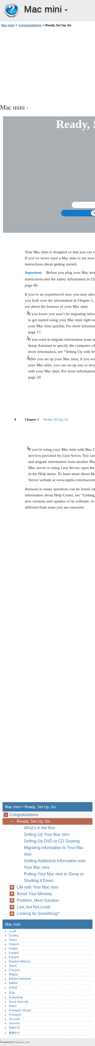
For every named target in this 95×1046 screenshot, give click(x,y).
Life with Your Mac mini (37, 887)
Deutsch (14, 944)
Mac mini (11, 10)
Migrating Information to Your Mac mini (54, 850)
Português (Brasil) (20, 1010)
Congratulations (30, 25)
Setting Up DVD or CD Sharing (52, 841)
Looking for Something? (38, 913)
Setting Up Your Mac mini (46, 834)
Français (14, 969)
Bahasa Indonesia (20, 978)
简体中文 (14, 1027)
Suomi (12, 965)
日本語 (13, 987)
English (13, 948)
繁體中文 (14, 1032)
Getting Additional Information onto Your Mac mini (55, 864)
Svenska (14, 1023)
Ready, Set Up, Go (33, 821)
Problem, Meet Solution (38, 900)
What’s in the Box (39, 828)
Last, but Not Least (33, 907)
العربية (12, 930)
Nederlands (16, 997)
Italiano (13, 982)
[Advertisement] (47, 64)
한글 (11, 992)
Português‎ (15, 1014)
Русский (14, 1018)
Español (14, 952)
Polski (12, 1005)
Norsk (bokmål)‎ (18, 1001)
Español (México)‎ (19, 961)
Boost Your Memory (34, 894)
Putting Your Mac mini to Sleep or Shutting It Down (54, 877)
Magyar (13, 974)
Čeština (13, 935)
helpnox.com (22, 1042)
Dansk (13, 939)
